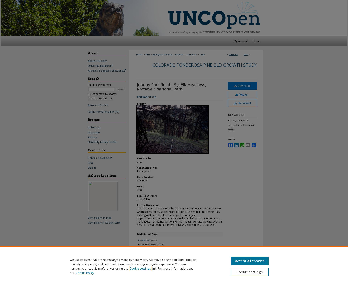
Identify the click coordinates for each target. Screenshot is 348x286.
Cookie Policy (85, 273)
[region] (174, 266)
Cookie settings (140, 268)
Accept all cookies (250, 261)
